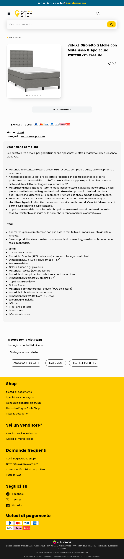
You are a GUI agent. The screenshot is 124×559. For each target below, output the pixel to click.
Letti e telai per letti (33, 136)
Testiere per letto (84, 363)
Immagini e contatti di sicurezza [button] (27, 345)
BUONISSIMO (113, 546)
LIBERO (9, 546)
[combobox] (62, 24)
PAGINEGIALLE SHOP (42, 546)
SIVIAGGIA (92, 546)
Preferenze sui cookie (80, 552)
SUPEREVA (62, 548)
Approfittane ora (76, 3)
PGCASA (54, 546)
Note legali (48, 552)
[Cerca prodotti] (111, 24)
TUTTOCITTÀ (77, 546)
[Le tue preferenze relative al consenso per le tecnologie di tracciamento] (119, 554)
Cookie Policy (65, 552)
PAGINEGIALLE (27, 546)
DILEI (85, 546)
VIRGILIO (16, 546)
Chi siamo (39, 552)
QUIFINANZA (102, 546)
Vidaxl (20, 132)
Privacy (56, 552)
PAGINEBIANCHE (65, 546)
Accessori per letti (26, 363)
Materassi (55, 363)
